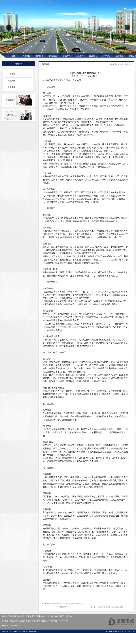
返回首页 (128, 64)
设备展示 (66, 56)
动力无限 (131, 631)
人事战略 (106, 56)
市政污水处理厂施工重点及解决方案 (110, 607)
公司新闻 (11, 74)
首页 (13, 56)
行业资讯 (11, 81)
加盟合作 (68, 616)
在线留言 (119, 56)
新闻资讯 (39, 56)
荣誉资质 (53, 56)
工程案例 (79, 56)
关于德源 (26, 56)
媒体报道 (11, 87)
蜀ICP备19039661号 (113, 631)
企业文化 (93, 56)
